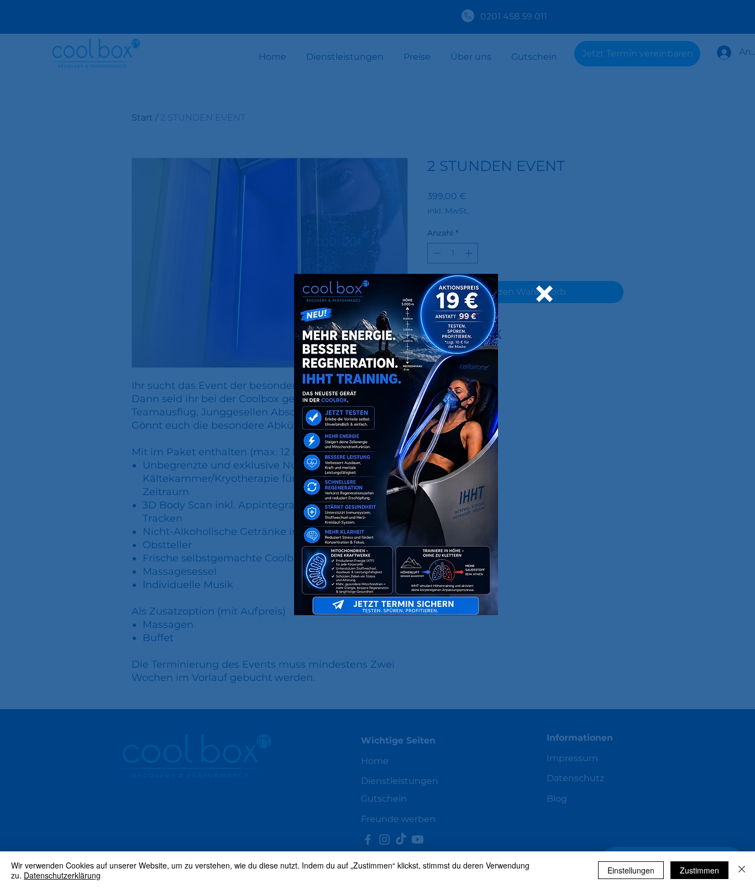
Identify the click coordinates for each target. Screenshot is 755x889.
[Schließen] (741, 870)
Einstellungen (630, 870)
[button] (544, 293)
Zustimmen (699, 870)
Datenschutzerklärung (62, 875)
